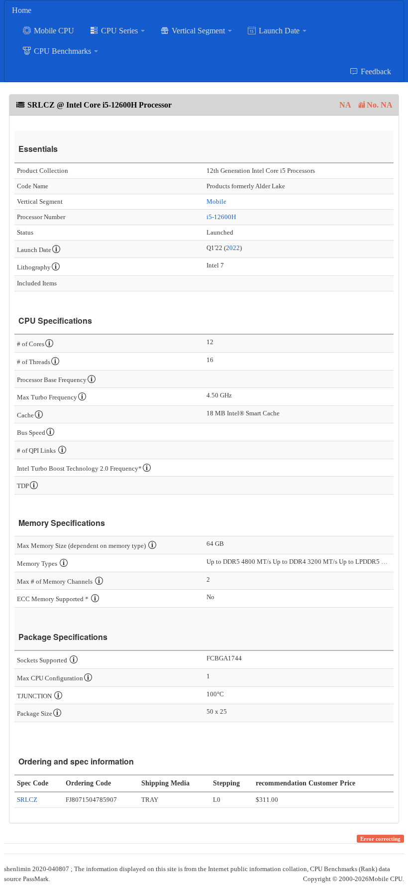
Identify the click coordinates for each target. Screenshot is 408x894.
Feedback (375, 71)
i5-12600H (221, 217)
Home (21, 10)
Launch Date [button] (279, 30)
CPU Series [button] (119, 30)
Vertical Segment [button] (198, 30)
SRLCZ (27, 799)
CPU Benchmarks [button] (62, 51)
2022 (233, 248)
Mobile (216, 201)
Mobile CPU (53, 30)
